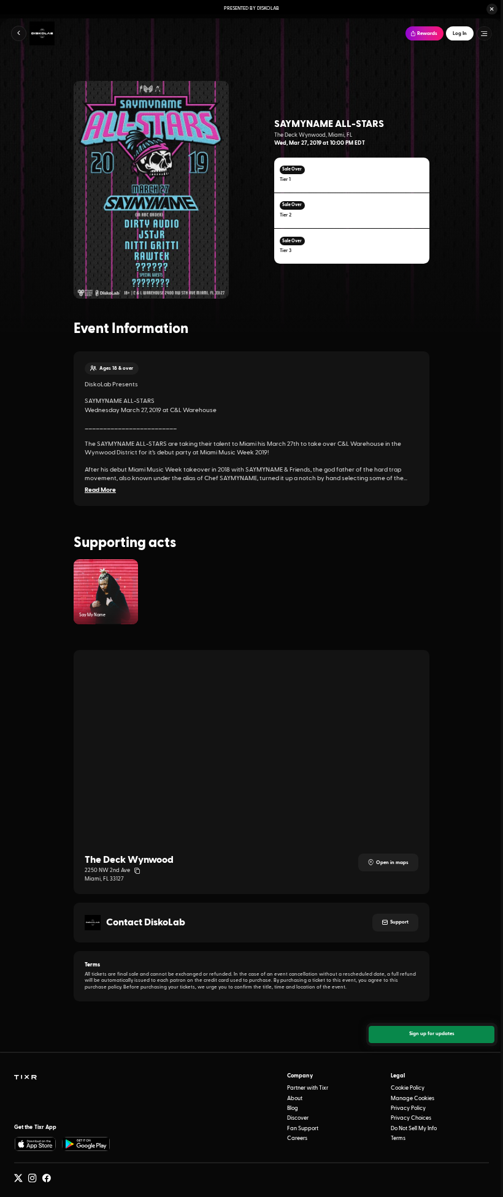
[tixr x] (18, 1178)
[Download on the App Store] (35, 1144)
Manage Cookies (412, 1098)
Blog (292, 1108)
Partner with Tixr (307, 1088)
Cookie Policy (407, 1088)
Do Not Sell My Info (414, 1128)
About (294, 1098)
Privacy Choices (411, 1118)
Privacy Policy (408, 1108)
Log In (460, 33)
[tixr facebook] (46, 1178)
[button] (491, 9)
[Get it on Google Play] (86, 1144)
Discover (298, 1118)
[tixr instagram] (32, 1178)
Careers (297, 1138)
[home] (25, 1077)
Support (399, 922)
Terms (398, 1138)
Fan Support (302, 1128)
